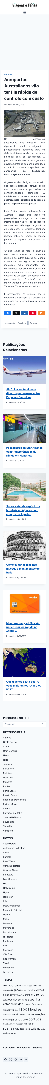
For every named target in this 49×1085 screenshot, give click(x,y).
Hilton (6, 883)
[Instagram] (15, 1059)
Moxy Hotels (9, 932)
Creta (6, 746)
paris (17, 1019)
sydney (33, 323)
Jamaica (7, 764)
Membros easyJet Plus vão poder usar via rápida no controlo (23, 627)
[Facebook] (5, 1059)
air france (37, 986)
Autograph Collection (14, 848)
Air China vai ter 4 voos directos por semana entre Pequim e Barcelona (23, 393)
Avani (6, 852)
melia (29, 1014)
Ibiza (5, 759)
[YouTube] (20, 1059)
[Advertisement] (24, 40)
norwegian (38, 1014)
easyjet (12, 999)
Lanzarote (8, 768)
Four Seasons (10, 879)
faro (34, 1004)
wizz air (12, 1033)
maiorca (22, 1015)
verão (43, 1029)
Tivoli (6, 963)
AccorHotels (9, 843)
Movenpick (8, 928)
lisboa (24, 1009)
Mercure (7, 923)
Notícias (8, 74)
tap (17, 1028)
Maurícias (8, 777)
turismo (35, 1028)
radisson (19, 1024)
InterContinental (11, 905)
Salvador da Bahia (12, 813)
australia (22, 323)
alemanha (7, 990)
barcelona (32, 990)
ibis (5, 901)
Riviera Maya (10, 804)
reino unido (29, 1024)
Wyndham (8, 967)
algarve (16, 990)
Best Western (10, 861)
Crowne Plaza (10, 870)
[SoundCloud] (26, 1059)
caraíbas (21, 995)
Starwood (8, 950)
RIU (5, 945)
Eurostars (8, 874)
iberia (11, 1009)
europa (27, 1004)
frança (39, 1004)
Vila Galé (8, 954)
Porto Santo (9, 791)
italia (16, 1010)
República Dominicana (14, 799)
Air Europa (28, 986)
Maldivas (8, 773)
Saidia (6, 808)
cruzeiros (37, 994)
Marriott (7, 914)
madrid (15, 1014)
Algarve (7, 737)
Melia (6, 919)
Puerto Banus (10, 795)
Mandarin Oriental (12, 910)
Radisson (8, 941)
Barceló (7, 857)
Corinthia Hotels (11, 866)
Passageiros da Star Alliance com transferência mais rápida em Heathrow (24, 451)
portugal (35, 1019)
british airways (10, 994)
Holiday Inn (9, 888)
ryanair (9, 1028)
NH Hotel (8, 936)
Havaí (6, 755)
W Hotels (8, 972)
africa (21, 986)
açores (23, 990)
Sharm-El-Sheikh (12, 817)
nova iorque (8, 1020)
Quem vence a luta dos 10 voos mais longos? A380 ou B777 (23, 685)
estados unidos (13, 1004)
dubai (5, 1000)
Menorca (7, 782)
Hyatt (6, 892)
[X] (10, 1059)
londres (35, 1009)
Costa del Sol (10, 742)
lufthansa (7, 1014)
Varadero (8, 830)
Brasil (40, 990)
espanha (34, 999)
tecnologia (25, 1029)
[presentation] (24, 370)
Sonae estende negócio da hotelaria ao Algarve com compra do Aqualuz (23, 510)
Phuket (6, 786)
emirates (22, 999)
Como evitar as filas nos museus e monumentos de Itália (23, 568)
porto (24, 1019)
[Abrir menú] (24, 12)
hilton (5, 1010)
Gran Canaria (10, 751)
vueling (5, 1033)
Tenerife (7, 826)
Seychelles (8, 822)
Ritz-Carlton (9, 958)
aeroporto (10, 323)
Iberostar (8, 897)
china (27, 994)
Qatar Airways (9, 1024)
